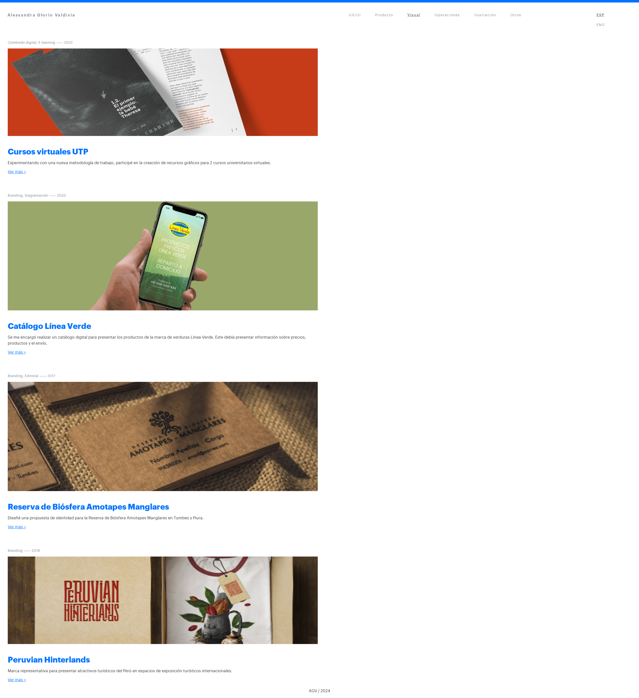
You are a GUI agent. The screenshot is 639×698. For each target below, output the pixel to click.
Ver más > (17, 172)
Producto (384, 15)
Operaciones (447, 15)
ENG (601, 25)
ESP (601, 15)
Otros (515, 15)
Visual (413, 15)
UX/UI (355, 15)
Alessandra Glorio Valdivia (41, 15)
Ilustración (485, 15)
